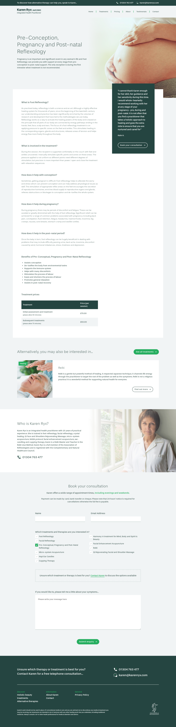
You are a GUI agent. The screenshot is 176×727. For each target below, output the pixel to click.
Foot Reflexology (46, 536)
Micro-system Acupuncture (51, 552)
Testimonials (141, 12)
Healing (23, 364)
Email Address (98, 513)
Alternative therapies (27, 701)
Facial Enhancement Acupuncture (108, 543)
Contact (156, 12)
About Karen (52, 695)
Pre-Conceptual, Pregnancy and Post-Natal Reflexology (58, 546)
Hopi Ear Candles (46, 556)
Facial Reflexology (47, 541)
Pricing (117, 12)
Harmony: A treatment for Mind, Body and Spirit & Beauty (115, 537)
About (128, 12)
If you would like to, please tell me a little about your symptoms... (67, 592)
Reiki (61, 367)
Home (90, 12)
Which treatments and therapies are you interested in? (62, 532)
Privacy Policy (82, 695)
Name (38, 513)
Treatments (103, 12)
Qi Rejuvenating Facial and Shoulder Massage (113, 552)
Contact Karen (98, 575)
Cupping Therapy (47, 561)
